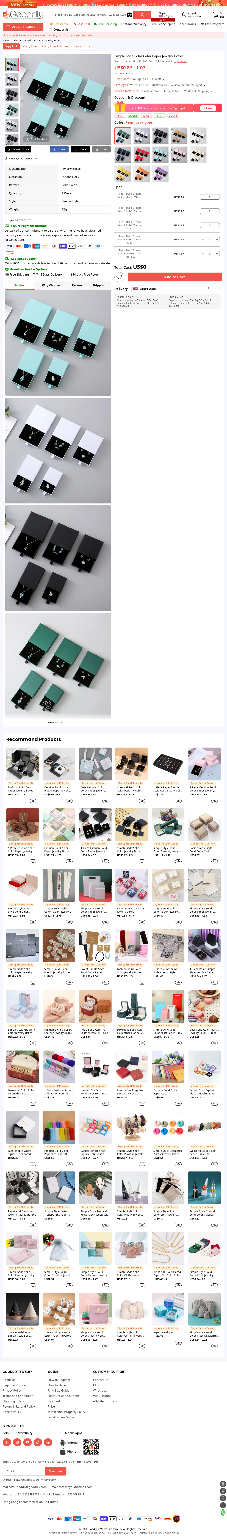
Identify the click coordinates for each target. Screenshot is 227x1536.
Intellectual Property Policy (66, 1412)
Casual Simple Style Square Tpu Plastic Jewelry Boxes (93, 1152)
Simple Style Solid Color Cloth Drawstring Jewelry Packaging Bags (204, 1334)
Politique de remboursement (62, 1532)
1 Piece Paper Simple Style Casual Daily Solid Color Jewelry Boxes (168, 789)
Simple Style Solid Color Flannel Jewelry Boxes (166, 849)
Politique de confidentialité (95, 1532)
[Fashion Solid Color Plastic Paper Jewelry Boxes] (59, 764)
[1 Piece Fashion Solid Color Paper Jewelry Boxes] (204, 764)
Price (51, 1406)
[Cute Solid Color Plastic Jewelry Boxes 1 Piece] (204, 1006)
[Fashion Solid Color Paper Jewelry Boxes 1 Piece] (59, 824)
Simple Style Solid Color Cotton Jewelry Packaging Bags (129, 1334)
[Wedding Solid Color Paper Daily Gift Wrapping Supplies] (204, 1127)
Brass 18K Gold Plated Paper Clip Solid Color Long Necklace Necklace (167, 1273)
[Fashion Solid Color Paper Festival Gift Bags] (59, 1127)
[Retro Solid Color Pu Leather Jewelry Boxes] (95, 1006)
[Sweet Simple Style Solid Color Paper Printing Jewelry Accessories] (95, 945)
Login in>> (180, 61)
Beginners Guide (14, 1385)
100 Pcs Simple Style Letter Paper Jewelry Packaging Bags (57, 1334)
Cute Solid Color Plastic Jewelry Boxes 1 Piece (204, 1031)
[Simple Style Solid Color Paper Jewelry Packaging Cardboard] (59, 885)
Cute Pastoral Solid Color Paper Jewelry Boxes (93, 789)
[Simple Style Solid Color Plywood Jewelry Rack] (131, 1127)
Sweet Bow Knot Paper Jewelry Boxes (131, 910)
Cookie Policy (12, 1412)
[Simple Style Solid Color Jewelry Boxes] (131, 824)
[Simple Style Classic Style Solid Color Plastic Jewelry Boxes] (22, 885)
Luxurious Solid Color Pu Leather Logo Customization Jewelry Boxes (22, 1092)
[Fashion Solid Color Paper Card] (168, 1067)
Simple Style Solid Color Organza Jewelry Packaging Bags (58, 1273)
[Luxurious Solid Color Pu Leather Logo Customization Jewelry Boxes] (22, 1067)
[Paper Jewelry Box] (168, 1309)
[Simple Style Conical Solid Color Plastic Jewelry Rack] (204, 1187)
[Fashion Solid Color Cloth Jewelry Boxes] (131, 945)
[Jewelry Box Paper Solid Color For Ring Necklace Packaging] (95, 1067)
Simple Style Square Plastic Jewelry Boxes (203, 1092)
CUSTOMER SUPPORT (109, 1371)
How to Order (57, 1385)
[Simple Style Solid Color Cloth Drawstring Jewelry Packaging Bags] (204, 1309)
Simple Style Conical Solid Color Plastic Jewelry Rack (202, 1213)
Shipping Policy (13, 1401)
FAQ (96, 1385)
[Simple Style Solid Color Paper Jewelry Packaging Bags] (95, 885)
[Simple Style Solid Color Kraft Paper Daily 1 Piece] (168, 1006)
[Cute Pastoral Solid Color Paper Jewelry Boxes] (95, 764)
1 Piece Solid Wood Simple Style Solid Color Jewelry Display (21, 1334)
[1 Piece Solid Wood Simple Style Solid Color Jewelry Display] (22, 1309)
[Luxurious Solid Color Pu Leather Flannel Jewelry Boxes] (131, 1006)
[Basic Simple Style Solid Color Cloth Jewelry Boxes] (204, 824)
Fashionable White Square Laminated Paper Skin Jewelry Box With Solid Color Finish (22, 1152)
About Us (9, 1380)
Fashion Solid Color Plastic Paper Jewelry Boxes (57, 789)
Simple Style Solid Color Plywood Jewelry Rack (130, 1152)
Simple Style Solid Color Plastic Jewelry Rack (129, 1213)
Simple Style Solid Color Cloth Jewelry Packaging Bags (165, 1213)
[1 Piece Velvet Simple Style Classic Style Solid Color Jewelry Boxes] (168, 945)
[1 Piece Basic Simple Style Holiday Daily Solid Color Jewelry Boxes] (204, 945)
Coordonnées (172, 1532)
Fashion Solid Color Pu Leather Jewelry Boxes (58, 1031)
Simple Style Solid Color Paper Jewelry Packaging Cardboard (57, 910)
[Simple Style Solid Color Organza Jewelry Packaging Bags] (59, 1248)
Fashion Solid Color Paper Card (165, 1092)
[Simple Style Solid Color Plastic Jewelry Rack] (131, 1187)
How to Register (59, 1380)
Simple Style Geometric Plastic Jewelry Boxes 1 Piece (167, 1152)
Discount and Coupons (64, 1396)
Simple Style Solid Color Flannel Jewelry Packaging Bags (21, 1273)
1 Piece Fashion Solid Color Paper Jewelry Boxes (203, 789)
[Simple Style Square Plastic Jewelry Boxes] (204, 1067)
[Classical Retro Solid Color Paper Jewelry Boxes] (131, 764)
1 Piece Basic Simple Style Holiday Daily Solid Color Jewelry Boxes (202, 970)
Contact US (101, 1380)
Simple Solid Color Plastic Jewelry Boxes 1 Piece (58, 970)
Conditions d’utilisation (124, 1532)
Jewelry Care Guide (61, 1417)
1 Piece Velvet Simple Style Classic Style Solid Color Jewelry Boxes (166, 970)
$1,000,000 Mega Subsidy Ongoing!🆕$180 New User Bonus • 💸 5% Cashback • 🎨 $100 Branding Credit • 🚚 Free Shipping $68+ (131, 5)
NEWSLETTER (13, 1426)
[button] (12, 55)
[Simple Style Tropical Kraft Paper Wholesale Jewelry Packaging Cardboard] (95, 1187)
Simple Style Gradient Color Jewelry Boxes (21, 1031)
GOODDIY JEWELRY (17, 1371)
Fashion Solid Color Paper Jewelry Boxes (20, 789)
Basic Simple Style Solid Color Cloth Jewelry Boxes (201, 849)
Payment (54, 1401)
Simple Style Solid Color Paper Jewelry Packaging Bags (93, 910)
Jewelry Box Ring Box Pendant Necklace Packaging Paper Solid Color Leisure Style (131, 1092)
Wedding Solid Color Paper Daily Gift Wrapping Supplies (202, 1152)
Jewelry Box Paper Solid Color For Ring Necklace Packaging (93, 1092)
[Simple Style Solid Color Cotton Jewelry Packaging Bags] (131, 1309)
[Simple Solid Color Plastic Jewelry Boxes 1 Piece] (59, 945)
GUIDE (53, 1371)
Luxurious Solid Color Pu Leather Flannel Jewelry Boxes (130, 1031)
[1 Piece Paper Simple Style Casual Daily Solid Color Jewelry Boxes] (168, 764)
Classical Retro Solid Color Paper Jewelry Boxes (129, 789)
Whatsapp (100, 1390)
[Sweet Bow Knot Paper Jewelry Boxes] (131, 885)
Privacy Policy (12, 1390)
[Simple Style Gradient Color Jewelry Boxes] (22, 1006)
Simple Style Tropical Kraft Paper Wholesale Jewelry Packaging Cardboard (95, 1213)
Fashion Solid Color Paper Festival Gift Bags (56, 1152)
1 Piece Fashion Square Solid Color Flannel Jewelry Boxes (58, 1092)
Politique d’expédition (151, 1532)
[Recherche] (142, 15)
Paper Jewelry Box (164, 1332)
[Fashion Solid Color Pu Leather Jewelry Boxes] (59, 1006)
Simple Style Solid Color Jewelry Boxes (129, 849)
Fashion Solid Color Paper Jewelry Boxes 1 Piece (58, 849)
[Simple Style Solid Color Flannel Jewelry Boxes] (168, 824)
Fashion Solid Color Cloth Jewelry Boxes (129, 970)
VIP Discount (102, 1396)
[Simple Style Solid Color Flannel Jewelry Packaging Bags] (22, 1248)
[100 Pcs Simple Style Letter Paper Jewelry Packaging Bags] (59, 1309)
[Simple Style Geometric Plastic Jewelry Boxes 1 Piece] (168, 1127)
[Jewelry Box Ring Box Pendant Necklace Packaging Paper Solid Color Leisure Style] (131, 1067)
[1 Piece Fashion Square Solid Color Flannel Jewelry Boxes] (59, 1067)
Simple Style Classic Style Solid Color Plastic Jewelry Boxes (21, 910)
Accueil (6, 40)
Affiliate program (105, 1401)
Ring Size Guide (59, 1390)
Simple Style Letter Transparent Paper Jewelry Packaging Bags (56, 1213)
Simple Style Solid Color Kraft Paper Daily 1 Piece (167, 1031)
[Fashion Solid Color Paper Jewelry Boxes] (22, 764)
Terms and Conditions (18, 1396)
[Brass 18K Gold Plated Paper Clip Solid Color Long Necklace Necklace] (168, 1248)
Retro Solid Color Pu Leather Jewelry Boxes (94, 1031)
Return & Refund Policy (19, 1406)
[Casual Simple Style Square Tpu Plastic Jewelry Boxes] (95, 1127)
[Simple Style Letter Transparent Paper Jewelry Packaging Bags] (59, 1187)
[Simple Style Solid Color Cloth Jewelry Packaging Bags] (168, 1187)
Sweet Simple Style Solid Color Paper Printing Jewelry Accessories (92, 970)
